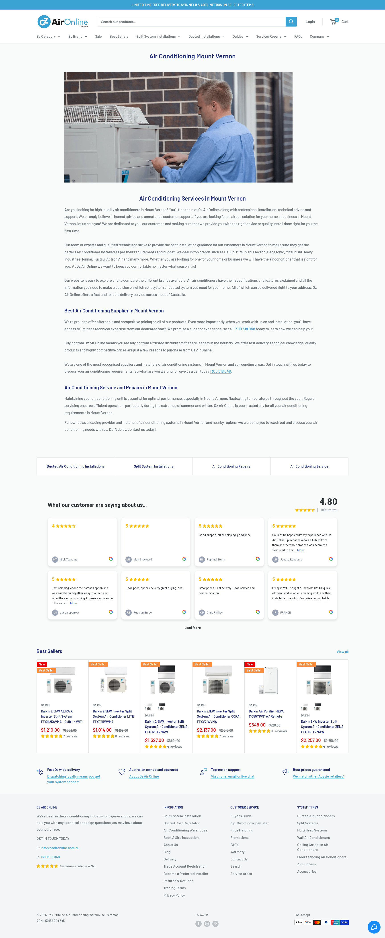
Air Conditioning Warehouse (185, 830)
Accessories (307, 871)
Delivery (170, 859)
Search (235, 866)
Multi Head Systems (312, 830)
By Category (46, 36)
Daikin (45, 705)
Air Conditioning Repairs (231, 466)
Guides (238, 36)
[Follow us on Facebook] (198, 924)
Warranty (237, 852)
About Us (171, 844)
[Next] (348, 706)
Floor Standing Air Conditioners (321, 857)
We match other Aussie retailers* (318, 776)
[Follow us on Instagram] (207, 924)
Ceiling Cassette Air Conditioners (312, 847)
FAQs (298, 36)
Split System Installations (156, 36)
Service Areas (241, 873)
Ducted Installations (204, 36)
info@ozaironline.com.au (60, 848)
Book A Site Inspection (181, 837)
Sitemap (113, 915)
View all (343, 651)
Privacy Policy (174, 895)
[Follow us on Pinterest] (215, 924)
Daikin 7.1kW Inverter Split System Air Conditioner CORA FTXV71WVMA (218, 716)
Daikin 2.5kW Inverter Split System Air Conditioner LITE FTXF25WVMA (113, 716)
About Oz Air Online (144, 776)
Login (310, 21)
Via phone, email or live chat (232, 776)
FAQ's (234, 844)
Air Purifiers (306, 864)
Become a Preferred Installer (186, 873)
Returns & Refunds (178, 880)
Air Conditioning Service (309, 466)
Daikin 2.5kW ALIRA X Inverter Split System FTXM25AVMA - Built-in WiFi (61, 716)
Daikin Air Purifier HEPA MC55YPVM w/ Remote (266, 713)
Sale (98, 36)
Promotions (239, 837)
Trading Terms (175, 888)
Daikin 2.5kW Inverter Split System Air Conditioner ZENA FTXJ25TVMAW (166, 726)
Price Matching (241, 830)
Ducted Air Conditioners (316, 816)
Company (317, 36)
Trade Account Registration (185, 866)
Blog (167, 852)
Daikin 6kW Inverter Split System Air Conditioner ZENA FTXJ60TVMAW (322, 726)
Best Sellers (119, 36)
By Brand (75, 36)
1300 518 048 (244, 328)
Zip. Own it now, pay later (249, 823)
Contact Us (239, 859)
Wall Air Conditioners (313, 837)
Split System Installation (182, 816)
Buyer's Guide (241, 816)
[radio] (149, 707)
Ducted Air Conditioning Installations (75, 466)
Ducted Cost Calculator (182, 823)
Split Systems (307, 823)
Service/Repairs (269, 36)
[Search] (291, 22)
